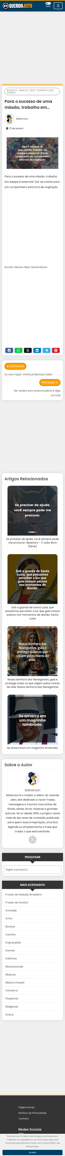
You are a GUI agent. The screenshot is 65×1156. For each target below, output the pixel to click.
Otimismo (11, 990)
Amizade (11, 910)
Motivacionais (14, 967)
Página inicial (26, 1107)
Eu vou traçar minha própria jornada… (28, 374)
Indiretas (11, 958)
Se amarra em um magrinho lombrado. (32, 748)
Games (10, 950)
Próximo (48, 382)
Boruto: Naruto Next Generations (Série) (30, 91)
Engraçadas (13, 942)
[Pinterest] (56, 350)
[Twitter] (28, 350)
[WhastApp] (18, 350)
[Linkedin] (37, 350)
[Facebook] (9, 350)
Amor (9, 918)
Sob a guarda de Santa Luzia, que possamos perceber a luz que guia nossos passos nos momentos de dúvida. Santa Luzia (32, 613)
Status (9, 1015)
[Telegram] (46, 350)
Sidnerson (22, 118)
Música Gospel (14, 982)
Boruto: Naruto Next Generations (25, 267)
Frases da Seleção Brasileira (23, 894)
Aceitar (32, 1152)
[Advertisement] (32, 48)
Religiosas (11, 1007)
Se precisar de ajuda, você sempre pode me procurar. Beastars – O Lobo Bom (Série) (32, 542)
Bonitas (10, 926)
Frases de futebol (16, 902)
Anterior (17, 366)
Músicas (10, 974)
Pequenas (11, 998)
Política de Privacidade (32, 1113)
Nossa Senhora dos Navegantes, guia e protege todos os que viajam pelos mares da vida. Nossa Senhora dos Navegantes (32, 683)
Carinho (10, 934)
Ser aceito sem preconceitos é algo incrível (37, 393)
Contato (23, 1118)
